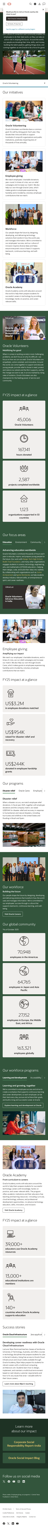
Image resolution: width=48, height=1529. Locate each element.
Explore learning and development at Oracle (23, 1105)
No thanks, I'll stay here (14, 24)
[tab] (7, 542)
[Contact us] (44, 4)
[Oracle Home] (9, 4)
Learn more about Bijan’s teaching (19, 1384)
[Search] (30, 4)
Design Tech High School (32, 559)
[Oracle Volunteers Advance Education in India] (24, 597)
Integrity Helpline (22, 1517)
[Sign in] (39, 4)
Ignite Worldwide (23, 575)
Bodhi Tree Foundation (12, 561)
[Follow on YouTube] (14, 1481)
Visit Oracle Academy (13, 1210)
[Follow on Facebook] (9, 1481)
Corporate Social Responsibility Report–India (24, 1443)
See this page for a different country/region (20, 29)
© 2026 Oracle (7, 1509)
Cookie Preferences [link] (8, 1513)
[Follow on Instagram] (18, 1481)
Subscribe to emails (8, 1517)
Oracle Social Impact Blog (24, 1458)
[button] (4, 4)
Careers (27, 1513)
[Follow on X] (4, 1481)
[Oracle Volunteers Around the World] (24, 328)
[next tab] (44, 542)
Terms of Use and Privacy (23, 1509)
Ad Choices (19, 1513)
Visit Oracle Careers (13, 914)
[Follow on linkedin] (23, 1481)
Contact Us (32, 1517)
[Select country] (35, 4)
